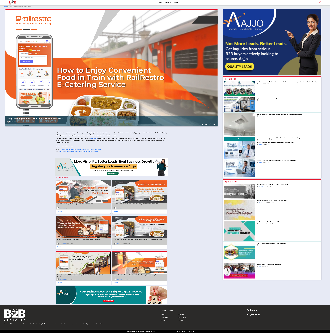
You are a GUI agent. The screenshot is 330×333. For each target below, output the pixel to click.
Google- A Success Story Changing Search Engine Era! (271, 243)
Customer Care (192, 331)
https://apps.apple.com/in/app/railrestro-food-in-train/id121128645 (78, 151)
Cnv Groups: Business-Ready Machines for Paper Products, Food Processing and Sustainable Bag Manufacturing (287, 81)
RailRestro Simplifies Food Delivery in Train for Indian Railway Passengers (138, 239)
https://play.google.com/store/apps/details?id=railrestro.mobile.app (81, 149)
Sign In (176, 2)
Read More (59, 211)
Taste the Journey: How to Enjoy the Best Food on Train (75, 204)
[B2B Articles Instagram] (251, 314)
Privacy (184, 331)
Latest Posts (168, 2)
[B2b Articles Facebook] (203, 124)
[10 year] (111, 295)
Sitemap (180, 320)
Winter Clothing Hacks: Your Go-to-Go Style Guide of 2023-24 (273, 200)
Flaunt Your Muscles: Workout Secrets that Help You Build (272, 184)
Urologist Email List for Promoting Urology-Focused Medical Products (275, 142)
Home (160, 2)
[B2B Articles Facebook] (248, 314)
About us (163, 314)
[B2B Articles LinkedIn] (259, 314)
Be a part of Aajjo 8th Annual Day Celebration (269, 264)
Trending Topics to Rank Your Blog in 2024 (268, 221)
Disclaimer (181, 314)
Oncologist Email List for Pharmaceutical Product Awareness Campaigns (276, 160)
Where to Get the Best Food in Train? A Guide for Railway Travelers (79, 239)
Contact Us (163, 320)
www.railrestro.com (67, 146)
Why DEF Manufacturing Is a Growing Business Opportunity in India (275, 98)
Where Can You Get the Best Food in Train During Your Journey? (135, 275)
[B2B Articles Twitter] (253, 314)
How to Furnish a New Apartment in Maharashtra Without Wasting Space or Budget (279, 138)
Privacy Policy (182, 317)
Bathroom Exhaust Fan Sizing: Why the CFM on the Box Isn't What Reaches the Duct (279, 114)
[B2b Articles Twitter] (207, 124)
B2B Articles (151, 331)
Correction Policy (165, 317)
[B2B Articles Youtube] (256, 314)
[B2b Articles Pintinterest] (210, 124)
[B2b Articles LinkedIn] (214, 124)
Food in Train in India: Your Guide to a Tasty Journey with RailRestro (136, 204)
